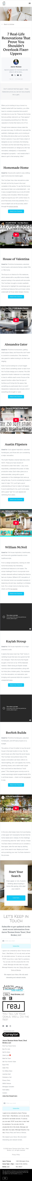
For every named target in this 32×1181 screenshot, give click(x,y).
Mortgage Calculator (8, 1087)
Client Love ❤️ (6, 1055)
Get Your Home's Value (9, 1061)
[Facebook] (3, 1026)
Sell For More (6, 1052)
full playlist (13, 589)
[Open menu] (30, 3)
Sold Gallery (5, 1090)
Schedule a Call (6, 1077)
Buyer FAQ (5, 1065)
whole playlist (13, 206)
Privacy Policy (6, 1080)
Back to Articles (9, 24)
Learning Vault (6, 1074)
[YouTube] (7, 1026)
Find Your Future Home (9, 1046)
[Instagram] (10, 1026)
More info (20, 1173)
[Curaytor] (11, 1036)
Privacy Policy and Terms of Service (16, 1132)
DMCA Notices (6, 1083)
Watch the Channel (16, 211)
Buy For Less (6, 1049)
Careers (4, 1093)
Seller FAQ (5, 1068)
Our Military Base (7, 1071)
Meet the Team (6, 1058)
